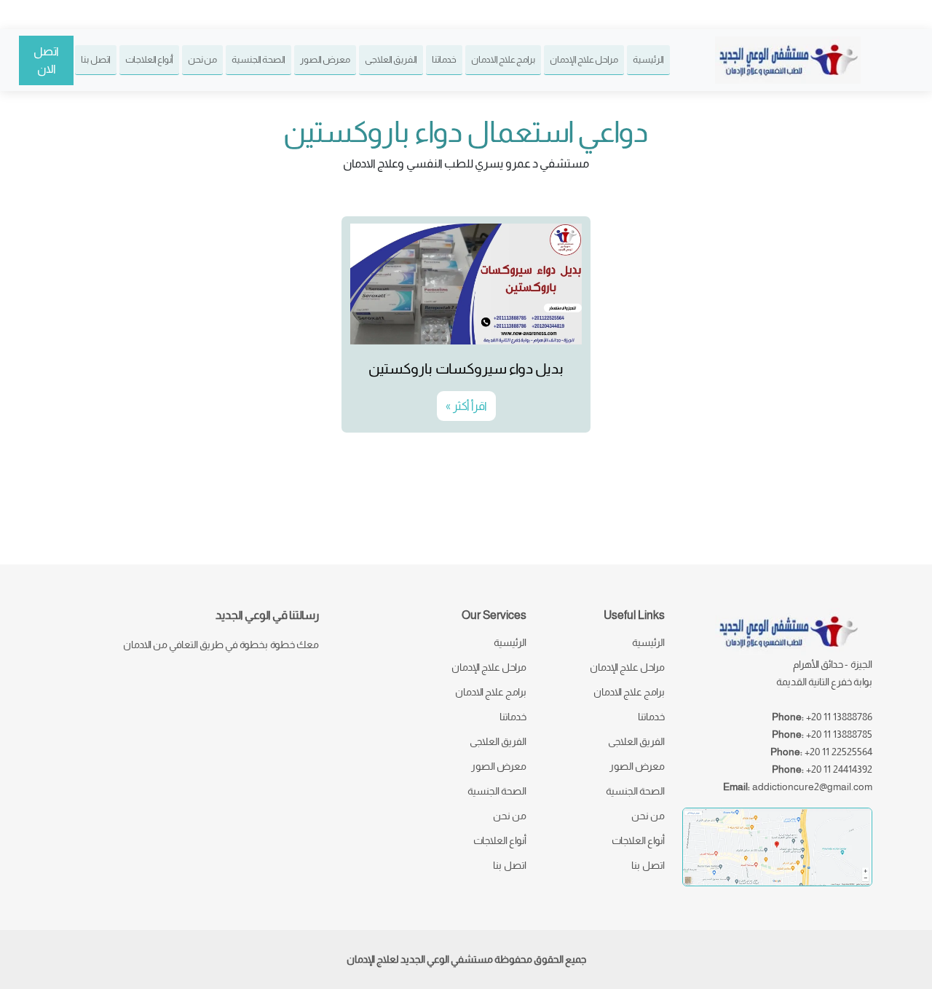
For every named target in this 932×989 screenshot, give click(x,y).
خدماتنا (444, 59)
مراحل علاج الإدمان (584, 59)
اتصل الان (46, 60)
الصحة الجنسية (258, 59)
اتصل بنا (96, 59)
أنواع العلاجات (149, 59)
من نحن (202, 59)
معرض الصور (325, 59)
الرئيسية (648, 59)
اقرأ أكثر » (466, 406)
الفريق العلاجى (391, 59)
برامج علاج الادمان (503, 59)
